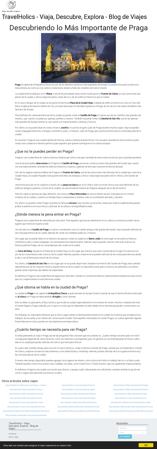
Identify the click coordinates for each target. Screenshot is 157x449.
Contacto (12, 434)
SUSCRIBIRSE (125, 437)
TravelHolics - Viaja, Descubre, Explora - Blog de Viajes (74, 16)
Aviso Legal (13, 437)
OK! (146, 445)
